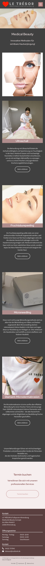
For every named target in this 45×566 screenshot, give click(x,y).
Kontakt (13, 563)
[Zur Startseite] (18, 4)
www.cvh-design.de (6, 559)
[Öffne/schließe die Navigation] (40, 4)
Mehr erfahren (22, 169)
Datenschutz (30, 563)
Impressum (21, 563)
